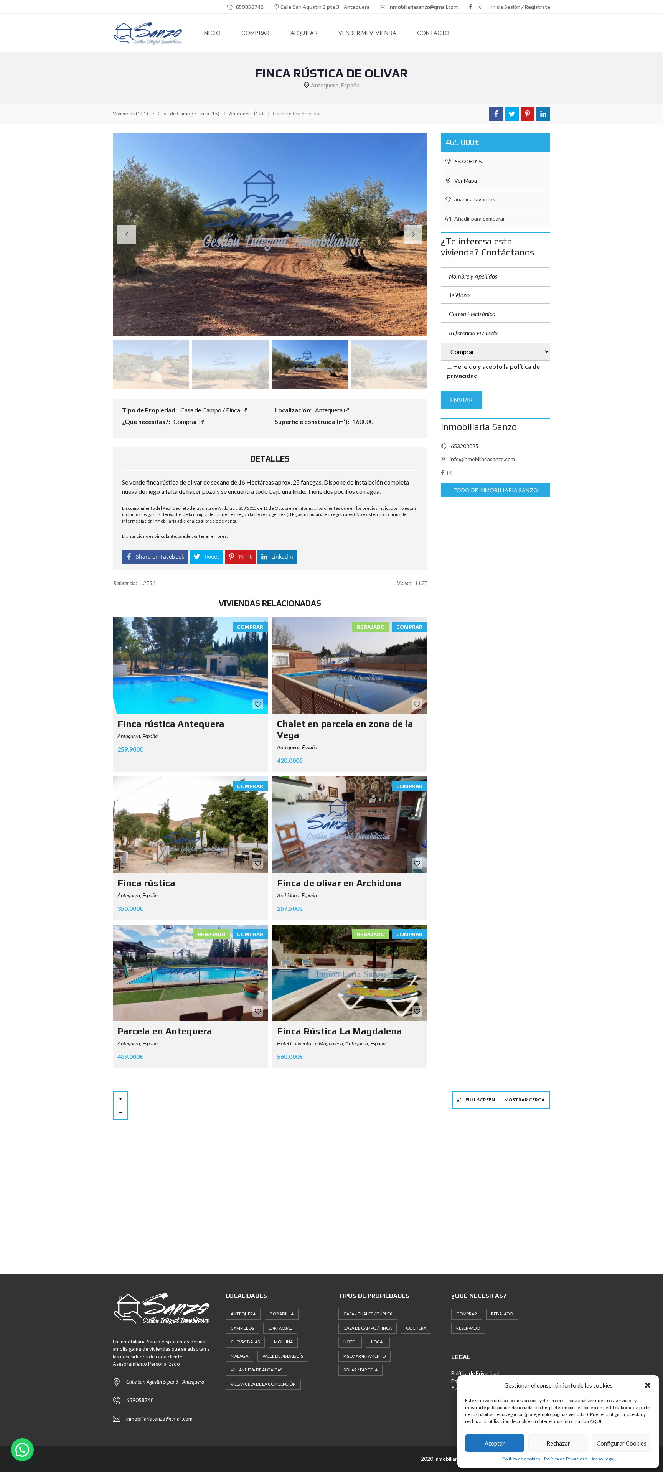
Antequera (329, 410)
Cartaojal (280, 1327)
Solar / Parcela (360, 1369)
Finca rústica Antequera (170, 724)
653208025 (467, 161)
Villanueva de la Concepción (263, 1383)
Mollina (283, 1341)
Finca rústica (146, 883)
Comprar (185, 421)
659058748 (249, 7)
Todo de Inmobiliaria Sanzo (495, 490)
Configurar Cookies (622, 1443)
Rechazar (558, 1443)
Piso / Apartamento (364, 1355)
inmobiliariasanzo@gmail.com (423, 7)
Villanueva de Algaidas (256, 1369)
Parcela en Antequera (164, 1031)
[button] (647, 1385)
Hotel (350, 1341)
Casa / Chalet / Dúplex (367, 1313)
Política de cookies (521, 1459)
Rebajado (502, 1313)
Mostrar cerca (524, 1100)
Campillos (242, 1327)
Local (378, 1341)
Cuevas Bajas (245, 1341)
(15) (188, 113)
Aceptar (495, 1443)
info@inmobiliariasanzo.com (482, 459)
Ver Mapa (465, 180)
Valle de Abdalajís (282, 1355)
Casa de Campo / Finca (210, 410)
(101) (130, 113)
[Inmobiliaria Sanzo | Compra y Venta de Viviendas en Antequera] (148, 33)
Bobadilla (282, 1313)
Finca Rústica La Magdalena (339, 1031)
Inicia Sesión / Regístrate (520, 7)
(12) (246, 113)
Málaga (239, 1355)
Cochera (416, 1327)
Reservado (468, 1327)
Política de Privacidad (565, 1459)
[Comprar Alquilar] (495, 352)
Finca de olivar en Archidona (339, 883)
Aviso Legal (602, 1459)
